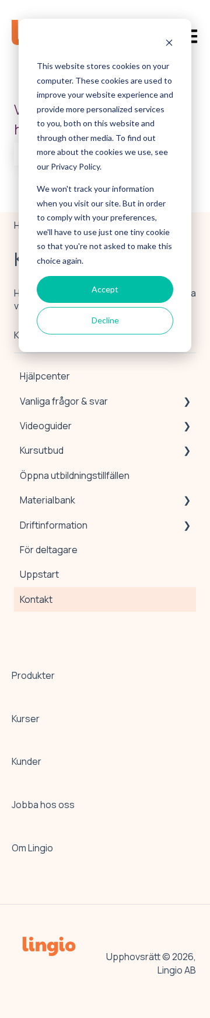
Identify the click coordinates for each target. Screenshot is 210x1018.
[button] (186, 402)
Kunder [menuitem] (26, 761)
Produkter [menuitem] (33, 675)
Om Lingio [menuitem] (32, 847)
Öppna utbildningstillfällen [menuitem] (75, 475)
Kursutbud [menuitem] (42, 450)
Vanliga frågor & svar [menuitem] (64, 401)
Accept (105, 289)
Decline (105, 320)
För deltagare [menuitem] (49, 549)
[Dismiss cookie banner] (169, 44)
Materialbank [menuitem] (47, 500)
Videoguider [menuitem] (46, 425)
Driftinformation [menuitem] (54, 525)
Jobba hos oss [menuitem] (43, 804)
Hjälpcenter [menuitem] (45, 376)
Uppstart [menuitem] (39, 574)
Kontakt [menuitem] (36, 599)
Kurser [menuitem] (26, 718)
